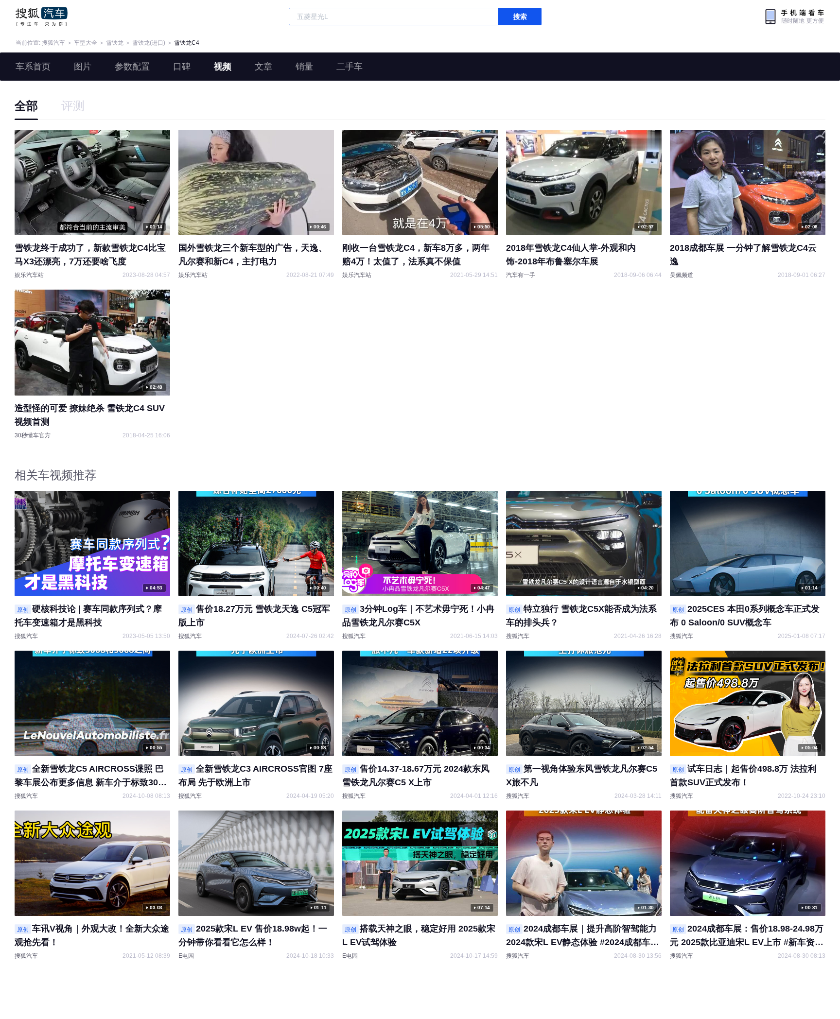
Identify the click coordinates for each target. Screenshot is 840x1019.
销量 (304, 66)
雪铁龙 (114, 42)
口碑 (182, 66)
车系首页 (33, 66)
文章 (263, 66)
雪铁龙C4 (186, 42)
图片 (82, 66)
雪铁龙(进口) (148, 42)
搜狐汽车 (42, 16)
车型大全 (85, 42)
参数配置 (132, 66)
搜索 (520, 16)
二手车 (349, 66)
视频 (222, 66)
